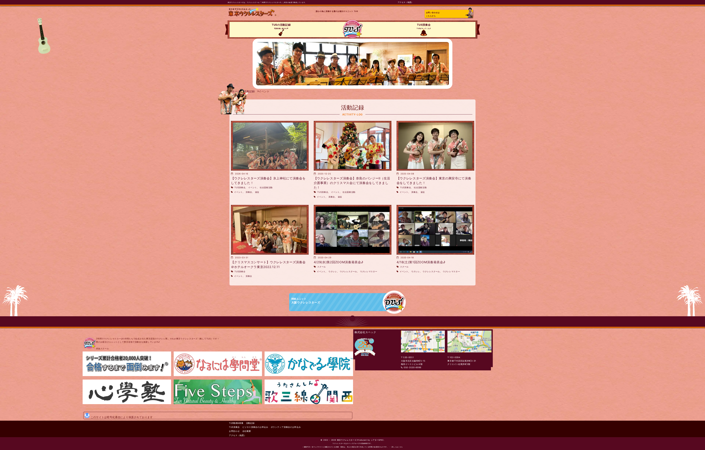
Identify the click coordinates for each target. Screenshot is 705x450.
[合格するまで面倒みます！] (127, 375)
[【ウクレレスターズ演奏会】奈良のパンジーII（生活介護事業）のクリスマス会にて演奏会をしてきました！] (352, 146)
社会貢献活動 (266, 187)
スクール (321, 266)
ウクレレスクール (348, 271)
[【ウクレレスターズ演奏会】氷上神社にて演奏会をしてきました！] (270, 146)
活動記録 (250, 423)
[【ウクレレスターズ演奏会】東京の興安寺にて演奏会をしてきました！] (435, 146)
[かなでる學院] (309, 375)
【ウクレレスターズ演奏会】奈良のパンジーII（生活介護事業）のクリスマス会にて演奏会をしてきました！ (352, 182)
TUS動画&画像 (236, 423)
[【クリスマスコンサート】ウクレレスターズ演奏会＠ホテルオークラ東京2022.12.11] (270, 230)
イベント (252, 187)
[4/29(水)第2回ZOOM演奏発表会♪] (352, 230)
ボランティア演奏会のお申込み (286, 427)
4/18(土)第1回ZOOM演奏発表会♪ (421, 262)
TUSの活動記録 (281, 26)
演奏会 (249, 192)
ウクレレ (332, 271)
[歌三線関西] (309, 403)
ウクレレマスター (368, 271)
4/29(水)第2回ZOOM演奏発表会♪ (338, 262)
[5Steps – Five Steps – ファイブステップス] (218, 403)
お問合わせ (234, 431)
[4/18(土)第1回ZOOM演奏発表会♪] (435, 230)
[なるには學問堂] (218, 375)
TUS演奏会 (424, 26)
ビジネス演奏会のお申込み (255, 427)
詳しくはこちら (397, 447)
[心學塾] (127, 403)
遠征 (257, 192)
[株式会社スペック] (365, 357)
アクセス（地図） (405, 2)
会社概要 (246, 431)
